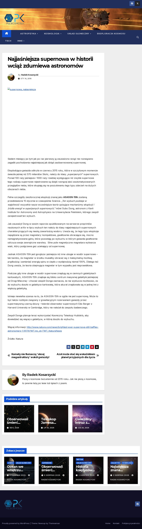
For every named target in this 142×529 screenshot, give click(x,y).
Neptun (80, 459)
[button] (138, 37)
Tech (8, 41)
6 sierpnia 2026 (18, 475)
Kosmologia (52, 33)
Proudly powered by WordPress (16, 523)
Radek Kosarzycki (29, 75)
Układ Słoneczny (78, 33)
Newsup (41, 523)
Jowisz (11, 463)
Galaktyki (115, 463)
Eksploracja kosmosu (111, 33)
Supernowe (47, 463)
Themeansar (54, 523)
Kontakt (116, 523)
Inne (20, 41)
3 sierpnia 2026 (86, 475)
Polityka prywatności (131, 523)
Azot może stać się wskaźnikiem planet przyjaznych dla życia (76, 356)
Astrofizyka (28, 33)
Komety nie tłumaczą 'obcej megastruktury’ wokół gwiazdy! (30, 356)
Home (107, 523)
